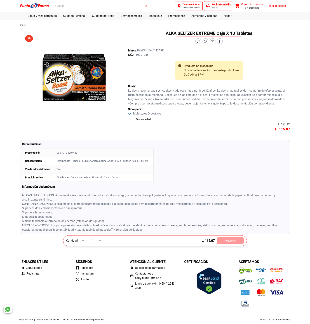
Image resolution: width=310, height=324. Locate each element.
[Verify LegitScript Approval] (209, 280)
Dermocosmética (131, 16)
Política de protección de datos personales (83, 319)
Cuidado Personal (74, 16)
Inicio (23, 25)
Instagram (87, 273)
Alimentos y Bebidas (204, 16)
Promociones (176, 16)
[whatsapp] (8, 309)
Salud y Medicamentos (42, 16)
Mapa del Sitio (26, 319)
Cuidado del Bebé (103, 16)
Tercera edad (143, 119)
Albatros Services (282, 319)
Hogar (227, 16)
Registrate (33, 273)
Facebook (87, 268)
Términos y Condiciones (47, 319)
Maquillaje (155, 16)
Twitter (85, 279)
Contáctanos (34, 268)
